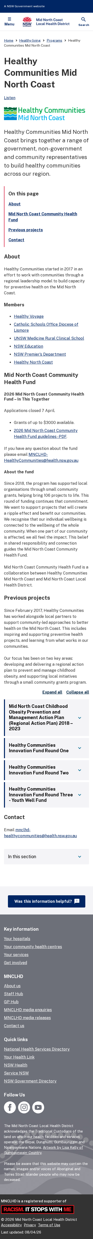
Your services (16, 954)
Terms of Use (49, 1225)
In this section (22, 856)
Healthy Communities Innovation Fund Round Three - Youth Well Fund (41, 794)
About (14, 204)
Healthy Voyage (29, 316)
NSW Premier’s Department (40, 354)
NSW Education (28, 346)
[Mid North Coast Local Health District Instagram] (24, 1112)
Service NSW (16, 1073)
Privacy (30, 1225)
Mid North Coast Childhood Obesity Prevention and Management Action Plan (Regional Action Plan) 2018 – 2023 (41, 717)
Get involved (15, 962)
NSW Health (15, 1065)
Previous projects (25, 230)
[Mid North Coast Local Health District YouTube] (37, 1112)
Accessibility (11, 1225)
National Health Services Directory (37, 1049)
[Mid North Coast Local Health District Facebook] (10, 1112)
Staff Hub (13, 993)
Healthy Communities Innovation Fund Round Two (39, 769)
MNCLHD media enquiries (28, 1009)
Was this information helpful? (47, 901)
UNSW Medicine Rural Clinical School (49, 338)
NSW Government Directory (30, 1081)
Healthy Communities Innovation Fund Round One (39, 748)
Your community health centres (33, 946)
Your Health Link (19, 1057)
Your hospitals (17, 938)
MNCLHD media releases (27, 1017)
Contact (16, 240)
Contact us (14, 1025)
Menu (9, 24)
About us (12, 986)
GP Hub (11, 1001)
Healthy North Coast (33, 362)
